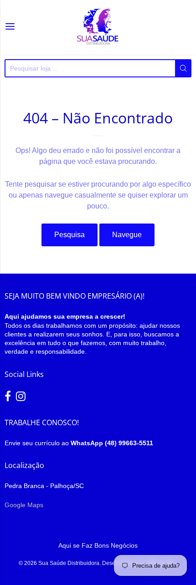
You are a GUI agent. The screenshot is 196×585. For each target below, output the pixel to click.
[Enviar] (183, 68)
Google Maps (24, 505)
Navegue (127, 235)
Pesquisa (69, 235)
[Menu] (10, 27)
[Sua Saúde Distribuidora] (98, 27)
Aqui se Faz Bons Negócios (98, 545)
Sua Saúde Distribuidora (68, 563)
